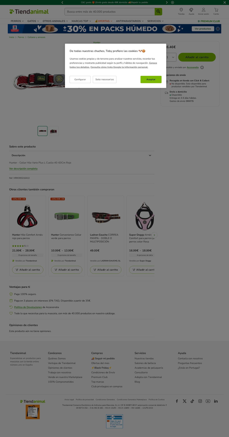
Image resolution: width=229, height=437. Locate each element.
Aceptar (151, 79)
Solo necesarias (104, 79)
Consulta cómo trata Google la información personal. (119, 67)
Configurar (80, 79)
